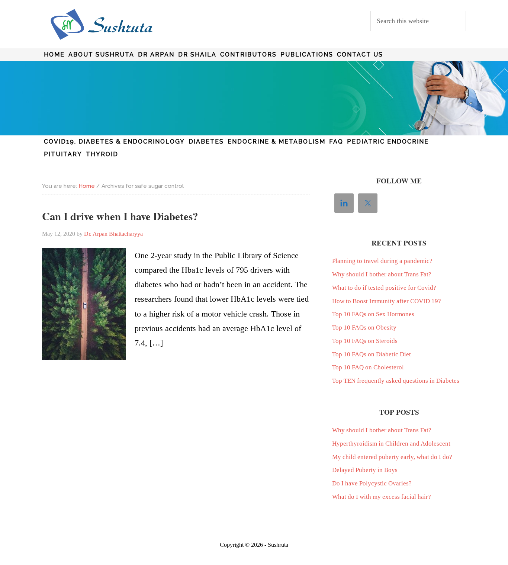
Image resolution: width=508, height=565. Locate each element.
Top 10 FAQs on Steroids (365, 340)
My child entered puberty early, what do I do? (392, 456)
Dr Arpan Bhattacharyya (101, 24)
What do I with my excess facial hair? (381, 496)
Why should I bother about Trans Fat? (381, 274)
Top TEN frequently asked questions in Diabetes (395, 380)
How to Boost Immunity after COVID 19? (386, 301)
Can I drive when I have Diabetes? (120, 216)
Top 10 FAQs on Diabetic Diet (371, 354)
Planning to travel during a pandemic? (382, 260)
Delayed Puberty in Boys (365, 469)
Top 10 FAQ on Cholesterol (368, 367)
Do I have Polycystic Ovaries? (372, 483)
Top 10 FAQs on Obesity (364, 327)
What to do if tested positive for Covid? (384, 287)
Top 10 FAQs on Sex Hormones (373, 314)
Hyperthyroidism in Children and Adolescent (391, 443)
